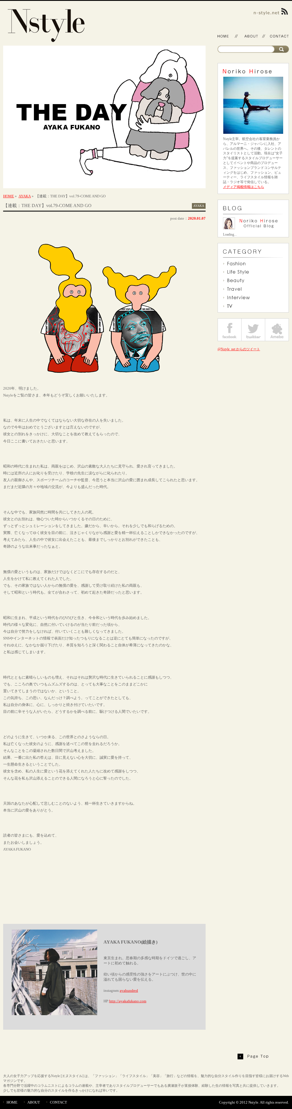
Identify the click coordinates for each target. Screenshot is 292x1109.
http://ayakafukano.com (127, 1001)
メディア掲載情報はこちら (243, 187)
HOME (8, 196)
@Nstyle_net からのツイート (239, 349)
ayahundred (129, 990)
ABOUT (33, 1102)
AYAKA (25, 196)
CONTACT (58, 1102)
